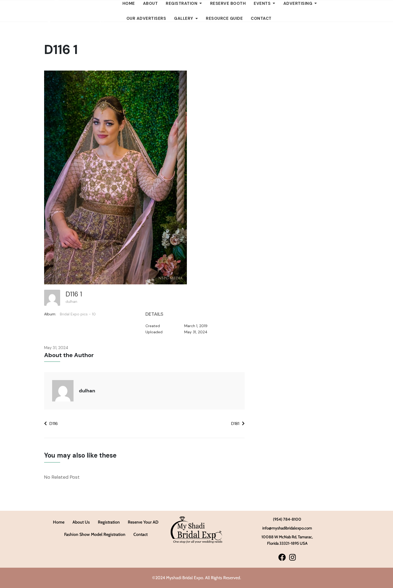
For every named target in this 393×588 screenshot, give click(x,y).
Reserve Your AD (143, 522)
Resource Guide (224, 18)
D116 (53, 423)
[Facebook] (282, 557)
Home (58, 522)
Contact (261, 18)
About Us (81, 522)
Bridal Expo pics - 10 (78, 314)
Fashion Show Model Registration (94, 534)
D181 (235, 423)
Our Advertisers (146, 18)
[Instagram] (292, 557)
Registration (109, 522)
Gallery (183, 18)
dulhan (71, 301)
